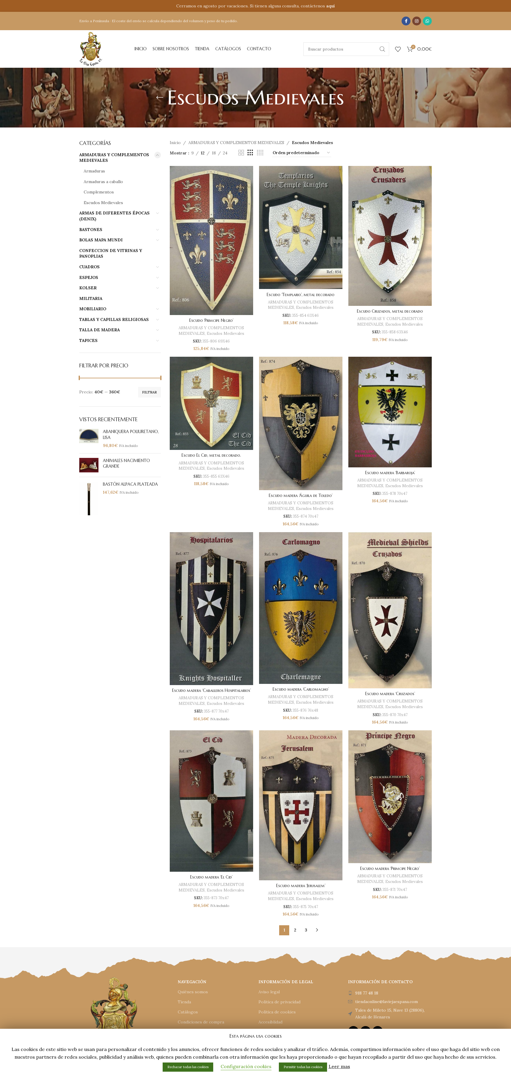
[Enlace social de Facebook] (406, 21)
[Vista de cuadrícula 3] (250, 152)
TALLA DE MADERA (99, 329)
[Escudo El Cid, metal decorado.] (211, 403)
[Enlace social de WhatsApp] (427, 21)
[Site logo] (90, 48)
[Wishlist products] (398, 49)
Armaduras (94, 171)
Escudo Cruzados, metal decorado (390, 311)
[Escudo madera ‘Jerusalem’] (300, 805)
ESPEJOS (88, 277)
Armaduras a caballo (103, 181)
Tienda (184, 1002)
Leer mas (339, 1066)
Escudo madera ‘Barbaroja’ (390, 472)
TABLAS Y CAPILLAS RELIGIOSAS (114, 319)
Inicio (175, 142)
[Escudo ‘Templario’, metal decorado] (300, 227)
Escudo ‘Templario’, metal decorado (300, 294)
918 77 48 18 (366, 993)
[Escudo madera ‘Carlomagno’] (300, 608)
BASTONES (90, 229)
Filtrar (149, 392)
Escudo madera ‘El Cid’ (211, 877)
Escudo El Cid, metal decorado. (211, 455)
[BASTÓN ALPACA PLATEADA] (88, 498)
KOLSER (88, 287)
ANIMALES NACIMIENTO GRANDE (126, 463)
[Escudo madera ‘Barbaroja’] (390, 412)
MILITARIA (90, 298)
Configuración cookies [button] (246, 1066)
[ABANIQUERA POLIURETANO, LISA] (88, 439)
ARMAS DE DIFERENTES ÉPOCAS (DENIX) (114, 216)
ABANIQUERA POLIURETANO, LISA (131, 434)
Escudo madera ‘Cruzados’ (390, 693)
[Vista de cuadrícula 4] (260, 152)
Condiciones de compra (201, 1022)
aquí (330, 6)
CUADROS (89, 266)
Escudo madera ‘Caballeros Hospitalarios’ (211, 690)
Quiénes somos (193, 991)
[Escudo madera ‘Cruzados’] (390, 610)
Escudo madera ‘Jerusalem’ (300, 885)
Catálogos (188, 1012)
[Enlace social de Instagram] (416, 21)
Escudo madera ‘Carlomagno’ (301, 689)
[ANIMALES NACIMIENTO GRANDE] (88, 465)
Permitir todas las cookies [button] (303, 1067)
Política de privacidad (279, 1002)
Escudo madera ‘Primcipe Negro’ (390, 868)
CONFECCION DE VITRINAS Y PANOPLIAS (110, 253)
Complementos (99, 192)
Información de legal (285, 981)
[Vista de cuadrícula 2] (241, 152)
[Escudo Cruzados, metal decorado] (390, 236)
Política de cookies (277, 1012)
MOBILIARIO (92, 308)
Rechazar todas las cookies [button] (187, 1067)
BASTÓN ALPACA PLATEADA (130, 484)
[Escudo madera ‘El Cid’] (211, 801)
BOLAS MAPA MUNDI (101, 240)
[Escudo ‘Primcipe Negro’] (211, 240)
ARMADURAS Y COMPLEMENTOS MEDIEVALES (114, 157)
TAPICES (88, 340)
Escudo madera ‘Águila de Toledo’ (300, 495)
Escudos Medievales (103, 202)
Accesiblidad (270, 1022)
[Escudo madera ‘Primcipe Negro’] (390, 796)
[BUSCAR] (382, 49)
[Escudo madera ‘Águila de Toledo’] (300, 423)
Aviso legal (269, 991)
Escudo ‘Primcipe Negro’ (211, 320)
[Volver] (159, 98)
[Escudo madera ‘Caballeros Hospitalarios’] (211, 608)
